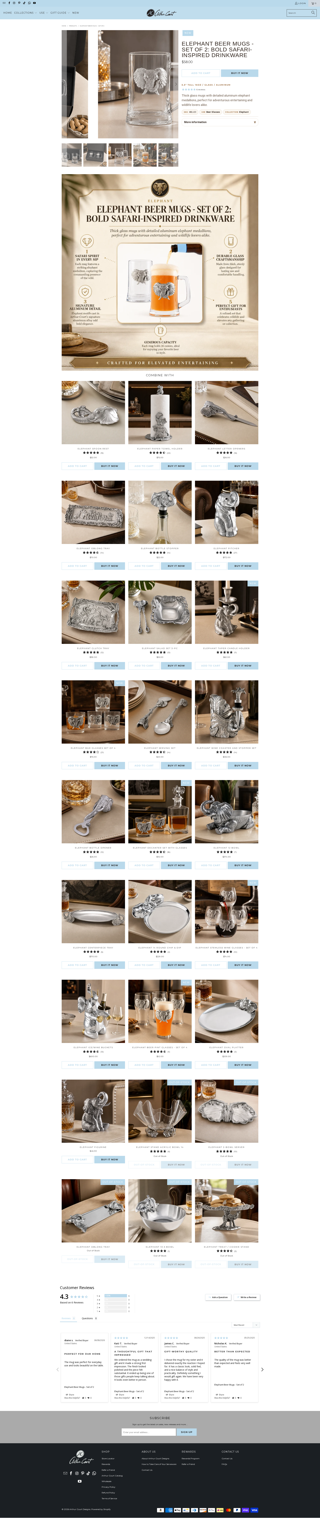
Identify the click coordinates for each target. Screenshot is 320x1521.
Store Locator (108, 1458)
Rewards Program (191, 1458)
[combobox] (302, 13)
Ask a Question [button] (220, 1297)
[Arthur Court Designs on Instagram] (14, 3)
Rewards (106, 1464)
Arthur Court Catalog (112, 1475)
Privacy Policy (108, 1487)
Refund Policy (108, 1492)
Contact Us (147, 1470)
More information (195, 122)
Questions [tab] (87, 1318)
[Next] (175, 84)
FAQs (224, 1464)
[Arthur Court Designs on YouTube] (34, 3)
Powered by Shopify (101, 1509)
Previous (57, 1367)
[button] (25, 13)
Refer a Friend (108, 1470)
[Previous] (64, 84)
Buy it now (239, 73)
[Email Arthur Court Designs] (3, 3)
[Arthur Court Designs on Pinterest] (19, 3)
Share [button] (71, 1394)
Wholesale (106, 1481)
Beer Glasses (213, 112)
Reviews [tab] (66, 1318)
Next (262, 1367)
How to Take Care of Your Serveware (159, 1464)
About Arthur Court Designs (155, 1458)
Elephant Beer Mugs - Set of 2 (79, 1386)
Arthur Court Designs (80, 1509)
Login (302, 3)
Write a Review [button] (248, 1297)
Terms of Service (109, 1498)
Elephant (244, 112)
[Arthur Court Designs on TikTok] (24, 3)
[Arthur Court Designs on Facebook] (9, 3)
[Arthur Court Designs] (161, 13)
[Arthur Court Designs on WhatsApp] (29, 3)
